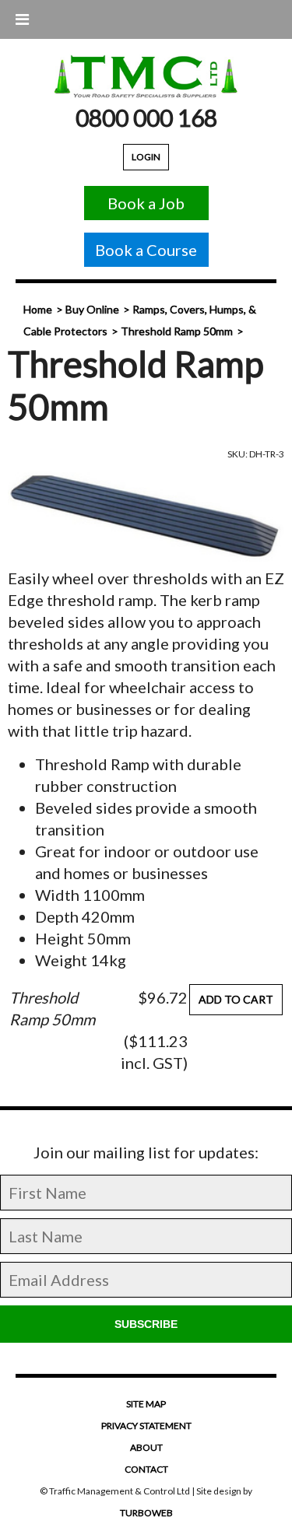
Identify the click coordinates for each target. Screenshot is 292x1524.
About (146, 1447)
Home (37, 309)
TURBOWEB (146, 1513)
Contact (146, 1469)
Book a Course (146, 249)
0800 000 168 (146, 117)
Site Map (146, 1404)
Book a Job (146, 203)
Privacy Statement (146, 1425)
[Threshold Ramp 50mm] (146, 515)
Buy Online (92, 309)
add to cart (236, 999)
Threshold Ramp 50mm (177, 331)
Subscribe (146, 1324)
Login (146, 157)
